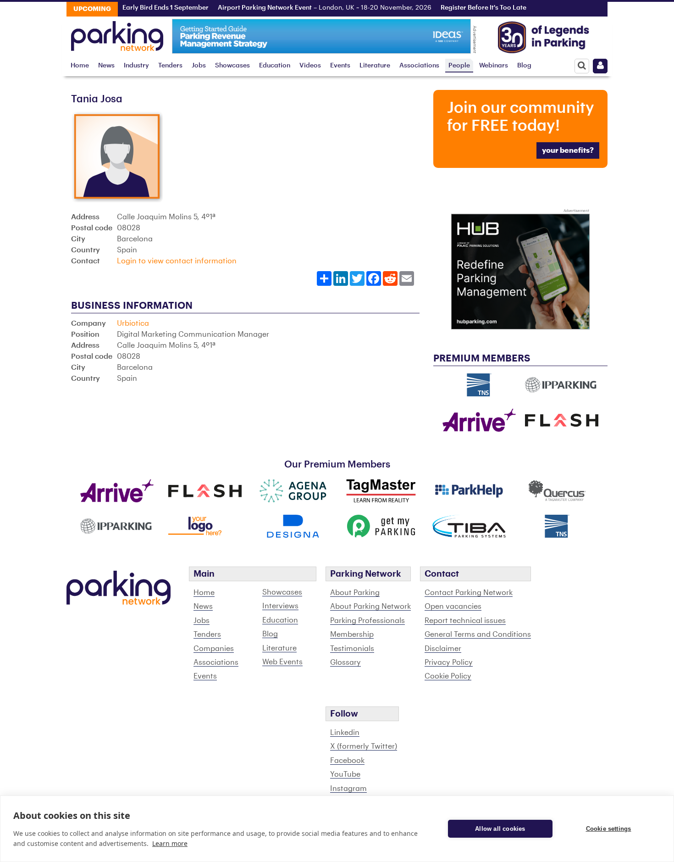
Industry (136, 65)
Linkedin (344, 732)
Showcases (232, 65)
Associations (419, 65)
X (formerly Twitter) (363, 746)
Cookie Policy (448, 676)
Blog (524, 65)
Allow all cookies (500, 828)
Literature (374, 65)
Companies (213, 648)
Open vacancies (453, 606)
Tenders (170, 65)
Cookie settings (608, 828)
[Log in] (600, 66)
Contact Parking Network (469, 592)
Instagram (348, 788)
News (106, 65)
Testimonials (352, 648)
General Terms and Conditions (478, 634)
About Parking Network (370, 606)
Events (340, 65)
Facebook (347, 760)
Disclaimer (443, 648)
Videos (310, 65)
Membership (352, 634)
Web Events (282, 662)
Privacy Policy (449, 662)
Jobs (199, 65)
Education (274, 65)
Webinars (493, 65)
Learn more (170, 843)
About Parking (355, 592)
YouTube (345, 774)
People (459, 65)
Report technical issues (465, 620)
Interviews (280, 606)
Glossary (345, 662)
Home (80, 65)
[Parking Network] (117, 33)
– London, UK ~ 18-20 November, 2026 (311, 8)
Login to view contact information (177, 261)
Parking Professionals (367, 620)
